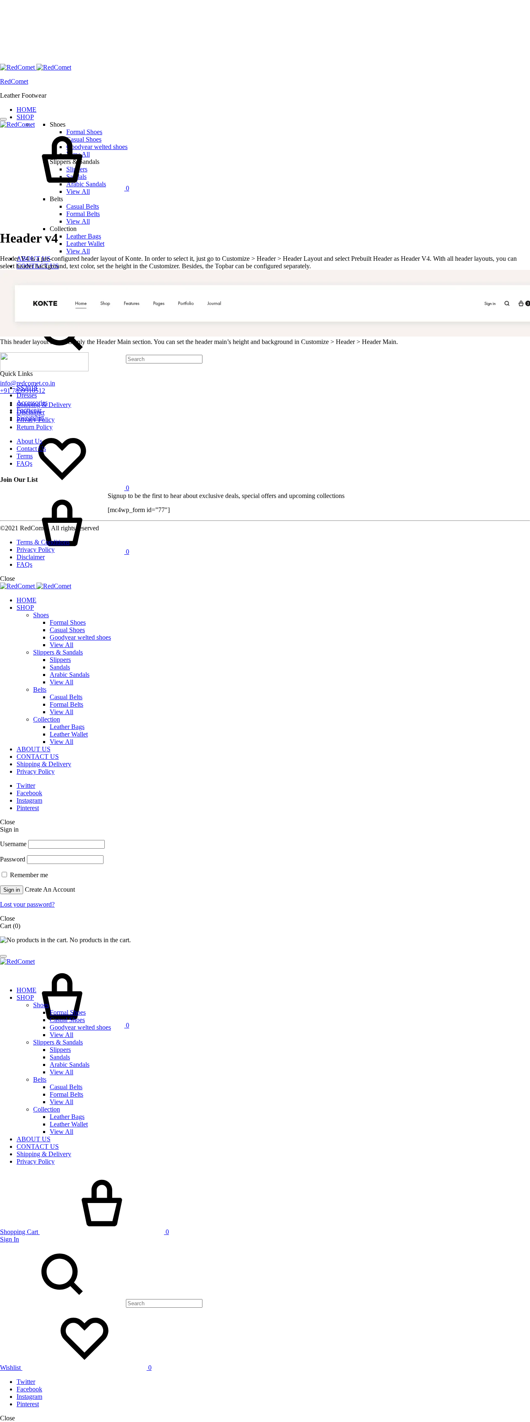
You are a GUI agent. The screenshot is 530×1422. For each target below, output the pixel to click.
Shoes (41, 614)
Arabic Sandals (69, 674)
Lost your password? (27, 904)
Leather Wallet (85, 243)
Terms (25, 456)
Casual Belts (82, 206)
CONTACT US (38, 756)
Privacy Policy (36, 419)
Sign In (9, 1239)
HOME (26, 109)
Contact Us (31, 448)
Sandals (60, 667)
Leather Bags (83, 236)
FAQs (24, 463)
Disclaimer (31, 412)
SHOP (25, 116)
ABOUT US (34, 749)
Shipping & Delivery (44, 404)
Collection (46, 719)
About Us (29, 441)
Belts (39, 689)
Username (13, 843)
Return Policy (35, 427)
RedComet (14, 81)
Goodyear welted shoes (80, 637)
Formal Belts (83, 213)
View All (78, 221)
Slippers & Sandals (58, 652)
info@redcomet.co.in (27, 383)
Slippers (60, 659)
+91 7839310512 (22, 390)
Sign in (11, 890)
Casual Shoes (67, 629)
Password (12, 859)
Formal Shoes (68, 622)
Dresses (27, 395)
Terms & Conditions (43, 542)
